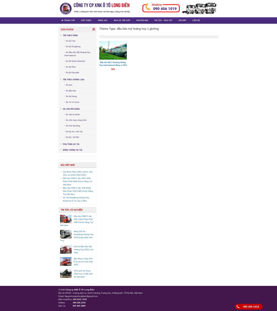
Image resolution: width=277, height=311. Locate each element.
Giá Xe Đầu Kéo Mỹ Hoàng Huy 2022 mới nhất (83, 249)
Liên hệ (196, 20)
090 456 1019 (251, 306)
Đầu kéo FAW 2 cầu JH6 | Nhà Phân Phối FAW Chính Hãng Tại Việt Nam (77, 181)
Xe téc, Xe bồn (72, 137)
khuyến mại (142, 20)
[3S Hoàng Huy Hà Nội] (94, 8)
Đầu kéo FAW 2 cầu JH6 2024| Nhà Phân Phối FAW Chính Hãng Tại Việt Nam (78, 191)
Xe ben (69, 85)
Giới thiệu (86, 20)
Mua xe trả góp (121, 20)
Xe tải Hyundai (72, 72)
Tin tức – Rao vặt (163, 20)
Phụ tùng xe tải (71, 144)
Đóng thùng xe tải (72, 150)
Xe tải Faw (70, 41)
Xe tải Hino (71, 67)
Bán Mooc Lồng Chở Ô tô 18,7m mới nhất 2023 (83, 261)
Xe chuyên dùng (71, 109)
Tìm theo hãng (70, 35)
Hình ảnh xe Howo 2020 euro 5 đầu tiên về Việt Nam (83, 274)
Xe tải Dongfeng (73, 46)
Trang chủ (69, 20)
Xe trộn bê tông (73, 126)
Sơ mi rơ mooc (72, 102)
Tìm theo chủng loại (73, 80)
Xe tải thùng (71, 96)
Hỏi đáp (182, 20)
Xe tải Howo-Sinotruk (75, 61)
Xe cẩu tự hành (73, 114)
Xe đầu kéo (71, 90)
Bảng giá (102, 20)
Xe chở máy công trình (76, 120)
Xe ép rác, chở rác (74, 131)
